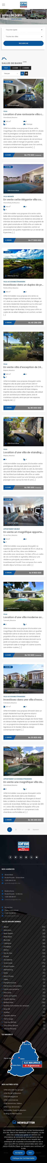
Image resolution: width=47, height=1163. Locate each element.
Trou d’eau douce (24, 1025)
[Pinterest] (26, 857)
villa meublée (8, 196)
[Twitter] (16, 857)
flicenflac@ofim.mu (12, 916)
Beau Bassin (24, 933)
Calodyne (24, 943)
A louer (15, 68)
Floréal (24, 956)
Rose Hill (24, 1009)
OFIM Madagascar (11, 1096)
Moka (24, 973)
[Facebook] (10, 857)
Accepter (19, 1153)
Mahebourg (24, 970)
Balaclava (24, 930)
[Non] (44, 1145)
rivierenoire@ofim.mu (13, 899)
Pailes (24, 979)
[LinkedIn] (21, 857)
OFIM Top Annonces (12, 1107)
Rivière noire (24, 1002)
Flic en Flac (24, 953)
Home (6, 19)
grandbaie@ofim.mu (12, 883)
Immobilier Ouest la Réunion (15, 1110)
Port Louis (24, 992)
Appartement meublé (11, 529)
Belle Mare (24, 937)
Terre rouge (24, 1019)
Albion (24, 927)
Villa (5, 111)
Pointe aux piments (24, 989)
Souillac (24, 1012)
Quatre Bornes (24, 999)
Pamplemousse (24, 983)
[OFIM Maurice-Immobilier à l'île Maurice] (23, 4)
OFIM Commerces (11, 1100)
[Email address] (37, 857)
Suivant (36, 829)
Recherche (23, 43)
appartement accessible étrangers (17, 779)
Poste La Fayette (24, 996)
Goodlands (24, 960)
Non (30, 1153)
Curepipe (24, 946)
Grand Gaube (24, 966)
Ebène (24, 950)
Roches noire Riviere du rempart (24, 1006)
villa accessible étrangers (14, 282)
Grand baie (24, 963)
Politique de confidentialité (23, 1158)
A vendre (26, 68)
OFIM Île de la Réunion (12, 1093)
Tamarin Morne (24, 1015)
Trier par (7, 73)
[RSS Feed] (31, 857)
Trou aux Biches (24, 1022)
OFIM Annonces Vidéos (13, 1103)
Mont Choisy (24, 976)
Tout (6, 68)
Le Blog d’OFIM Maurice (13, 1114)
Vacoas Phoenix (24, 1029)
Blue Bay (24, 940)
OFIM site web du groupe (13, 1090)
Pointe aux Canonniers (24, 986)
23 (29, 829)
